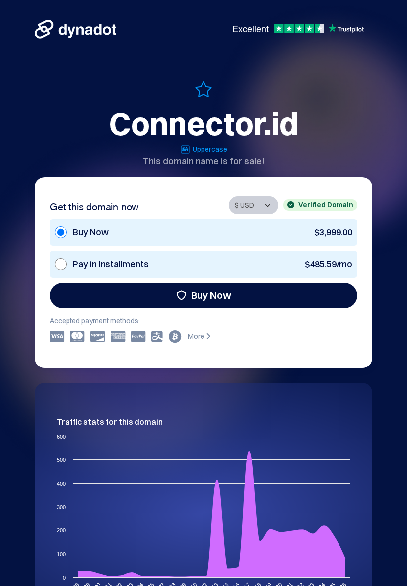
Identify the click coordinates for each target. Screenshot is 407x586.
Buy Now (211, 295)
